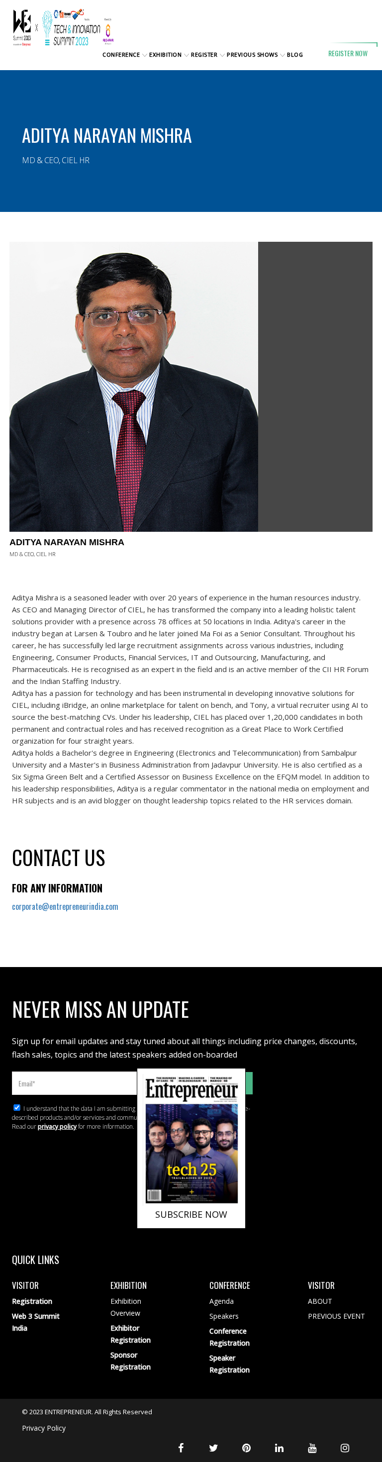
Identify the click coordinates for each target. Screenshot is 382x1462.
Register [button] (204, 54)
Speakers (224, 1316)
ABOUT (320, 1301)
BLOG (295, 54)
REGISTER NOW (348, 53)
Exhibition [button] (165, 54)
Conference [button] (121, 54)
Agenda (221, 1301)
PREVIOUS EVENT (336, 1316)
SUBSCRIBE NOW (191, 1214)
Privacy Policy (44, 1428)
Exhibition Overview (125, 1307)
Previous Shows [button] (252, 54)
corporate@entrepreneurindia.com (65, 906)
